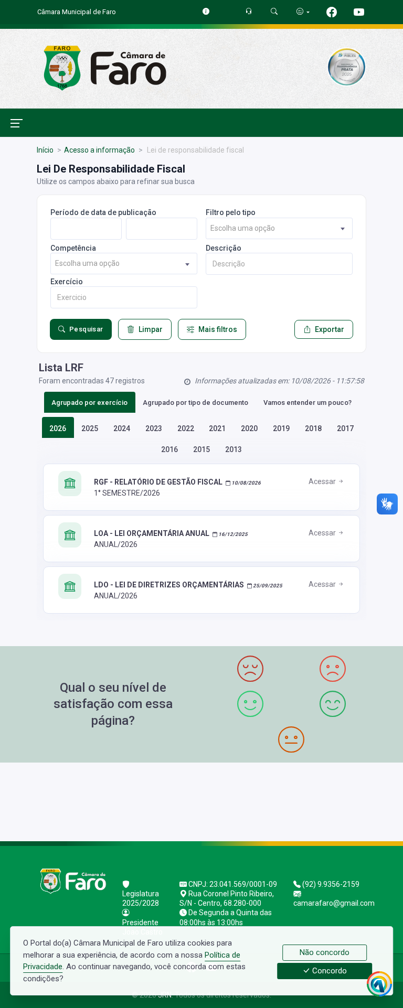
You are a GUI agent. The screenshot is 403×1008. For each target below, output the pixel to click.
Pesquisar (86, 329)
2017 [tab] (345, 428)
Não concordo (324, 952)
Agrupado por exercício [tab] (89, 402)
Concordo (328, 971)
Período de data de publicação (103, 212)
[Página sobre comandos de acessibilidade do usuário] (303, 12)
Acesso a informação (99, 150)
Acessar (323, 481)
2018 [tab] (313, 428)
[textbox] (279, 228)
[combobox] (279, 228)
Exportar (329, 329)
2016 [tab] (169, 449)
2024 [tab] (121, 428)
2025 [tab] (89, 428)
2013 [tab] (233, 449)
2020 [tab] (249, 428)
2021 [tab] (217, 428)
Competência (73, 248)
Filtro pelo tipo (231, 212)
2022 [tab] (185, 428)
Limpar (151, 329)
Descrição (223, 248)
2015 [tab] (201, 449)
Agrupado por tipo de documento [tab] (195, 402)
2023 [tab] (153, 428)
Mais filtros (217, 329)
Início (45, 150)
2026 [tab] (57, 428)
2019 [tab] (281, 428)
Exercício (66, 281)
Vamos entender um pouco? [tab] (307, 402)
